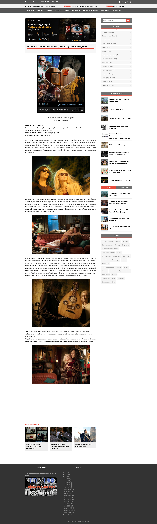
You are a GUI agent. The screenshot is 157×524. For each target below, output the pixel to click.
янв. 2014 (67, 512)
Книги (66, 10)
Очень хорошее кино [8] (109, 36)
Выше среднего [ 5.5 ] (108, 70)
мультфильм (106, 260)
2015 (66, 485)
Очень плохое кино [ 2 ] (109, 85)
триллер (117, 245)
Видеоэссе (125, 245)
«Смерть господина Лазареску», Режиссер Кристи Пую (33, 446)
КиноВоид (105, 10)
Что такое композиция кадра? (120, 180)
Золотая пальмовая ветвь (110, 248)
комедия (117, 241)
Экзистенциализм (107, 245)
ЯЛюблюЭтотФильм (90, 10)
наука (113, 282)
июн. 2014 (68, 502)
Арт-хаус (125, 241)
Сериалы (104, 271)
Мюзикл (114, 274)
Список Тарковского (116, 109)
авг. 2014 (67, 497)
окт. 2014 (67, 493)
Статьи (57, 10)
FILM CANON (55, 2)
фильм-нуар (115, 260)
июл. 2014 (68, 500)
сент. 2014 (68, 495)
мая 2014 (67, 504)
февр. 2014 (68, 510)
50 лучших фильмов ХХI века (120, 118)
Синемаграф (106, 282)
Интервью (75, 10)
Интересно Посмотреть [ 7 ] (110, 55)
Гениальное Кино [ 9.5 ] (109, 43)
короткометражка (124, 271)
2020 (66, 474)
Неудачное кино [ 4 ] (108, 74)
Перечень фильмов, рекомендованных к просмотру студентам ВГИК (119, 136)
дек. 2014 (67, 489)
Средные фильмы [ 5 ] (108, 66)
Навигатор (30, 10)
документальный (107, 241)
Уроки (49, 10)
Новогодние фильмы (108, 252)
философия (120, 278)
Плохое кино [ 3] (107, 81)
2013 (66, 514)
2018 (66, 479)
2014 (66, 487)
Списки (40, 10)
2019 (66, 476)
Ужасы (124, 260)
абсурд (125, 267)
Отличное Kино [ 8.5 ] (108, 32)
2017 (66, 481)
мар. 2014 (67, 508)
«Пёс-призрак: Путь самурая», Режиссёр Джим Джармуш (60, 446)
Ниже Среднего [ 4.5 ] (108, 77)
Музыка (119, 252)
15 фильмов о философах (118, 145)
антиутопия (113, 271)
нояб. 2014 (68, 491)
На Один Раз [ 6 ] (107, 62)
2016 (66, 483)
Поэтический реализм (108, 278)
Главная (27, 2)
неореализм (105, 263)
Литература (116, 10)
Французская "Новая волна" (121, 256)
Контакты (36, 2)
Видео (29, 6)
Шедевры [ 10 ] (106, 47)
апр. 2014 (67, 506)
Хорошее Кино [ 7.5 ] (108, 51)
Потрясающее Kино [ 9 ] (109, 40)
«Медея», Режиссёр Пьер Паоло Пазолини (83, 445)
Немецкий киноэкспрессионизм (111, 267)
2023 (66, 472)
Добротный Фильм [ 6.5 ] (109, 59)
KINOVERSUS (45, 2)
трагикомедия (106, 256)
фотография (106, 274)
